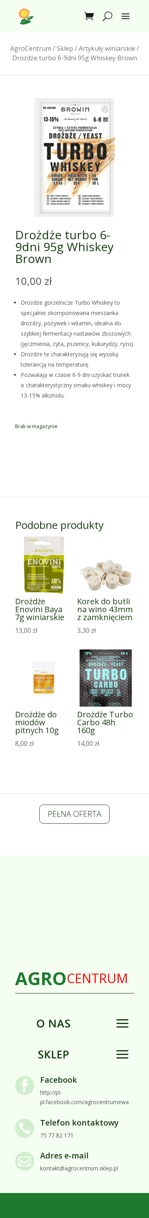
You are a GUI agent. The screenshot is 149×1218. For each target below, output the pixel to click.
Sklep (65, 48)
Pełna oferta (74, 814)
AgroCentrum (30, 48)
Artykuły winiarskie (107, 48)
